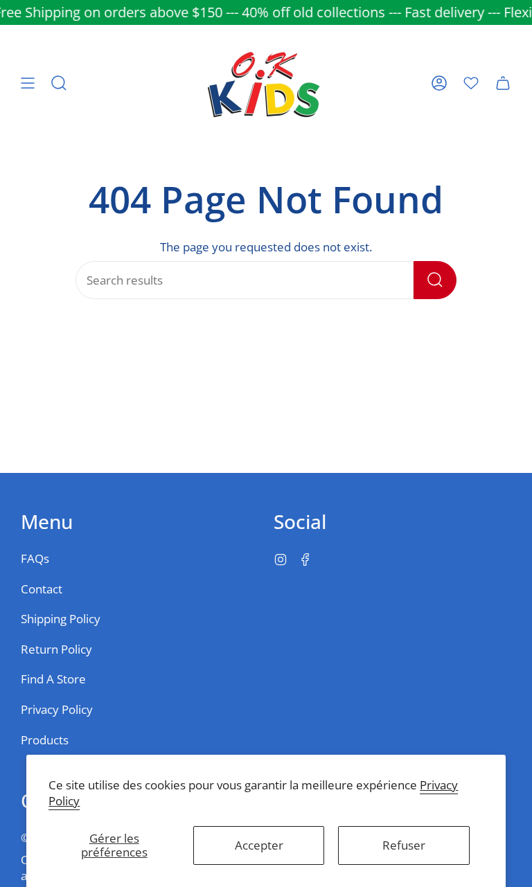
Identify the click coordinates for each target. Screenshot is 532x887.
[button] (59, 83)
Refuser (403, 845)
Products (45, 740)
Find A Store (53, 679)
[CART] (503, 83)
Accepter (259, 845)
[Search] (435, 280)
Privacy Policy (57, 709)
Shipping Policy (60, 619)
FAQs (35, 558)
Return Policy (56, 649)
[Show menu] (28, 83)
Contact (41, 589)
